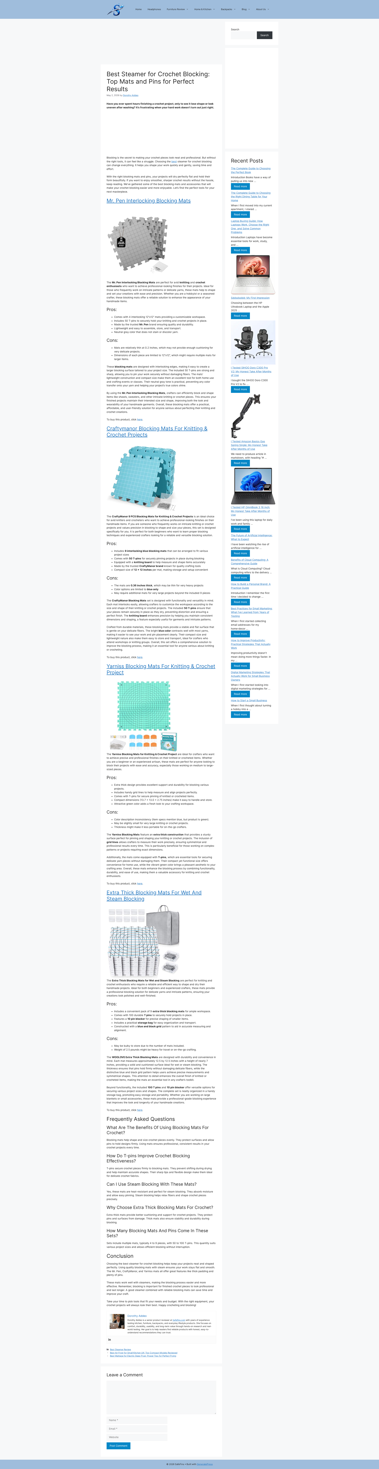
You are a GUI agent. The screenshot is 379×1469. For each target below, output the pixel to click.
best (174, 161)
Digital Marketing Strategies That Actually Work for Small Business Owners (250, 676)
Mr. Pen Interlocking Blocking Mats (149, 200)
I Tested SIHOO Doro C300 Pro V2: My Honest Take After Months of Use (251, 371)
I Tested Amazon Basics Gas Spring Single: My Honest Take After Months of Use (249, 445)
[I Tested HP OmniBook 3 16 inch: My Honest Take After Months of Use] (253, 487)
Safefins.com (179, 1320)
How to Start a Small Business (249, 700)
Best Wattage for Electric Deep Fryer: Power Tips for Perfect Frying (143, 1356)
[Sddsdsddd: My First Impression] (253, 275)
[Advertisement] (161, 42)
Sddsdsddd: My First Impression (250, 297)
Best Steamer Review (120, 1349)
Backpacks (226, 9)
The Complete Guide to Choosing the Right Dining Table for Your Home (250, 196)
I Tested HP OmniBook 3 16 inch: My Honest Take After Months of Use (250, 511)
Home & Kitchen (202, 9)
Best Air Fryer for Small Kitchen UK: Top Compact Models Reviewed (143, 1352)
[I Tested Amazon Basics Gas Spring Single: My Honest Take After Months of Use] (245, 417)
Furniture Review (176, 9)
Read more (240, 186)
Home (138, 9)
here (139, 419)
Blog (244, 9)
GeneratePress (205, 1464)
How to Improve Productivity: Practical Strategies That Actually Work (250, 644)
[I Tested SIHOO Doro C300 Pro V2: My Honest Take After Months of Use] (253, 343)
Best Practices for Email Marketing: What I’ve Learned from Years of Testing (251, 612)
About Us (261, 9)
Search (235, 29)
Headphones (154, 9)
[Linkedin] (109, 1339)
